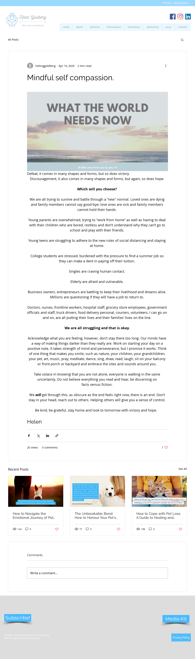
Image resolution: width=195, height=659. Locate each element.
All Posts (13, 39)
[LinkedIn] (188, 16)
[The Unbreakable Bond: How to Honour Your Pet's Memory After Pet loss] (97, 491)
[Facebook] (173, 16)
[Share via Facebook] (29, 435)
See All (182, 469)
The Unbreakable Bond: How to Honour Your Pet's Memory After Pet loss (95, 516)
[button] (182, 39)
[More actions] (165, 65)
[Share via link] (57, 435)
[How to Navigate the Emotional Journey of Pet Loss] (35, 491)
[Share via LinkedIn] (47, 435)
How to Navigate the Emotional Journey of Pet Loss (33, 516)
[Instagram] (180, 16)
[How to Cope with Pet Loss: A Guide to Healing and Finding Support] (159, 491)
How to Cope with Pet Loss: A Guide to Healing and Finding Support (158, 516)
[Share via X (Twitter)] (38, 435)
